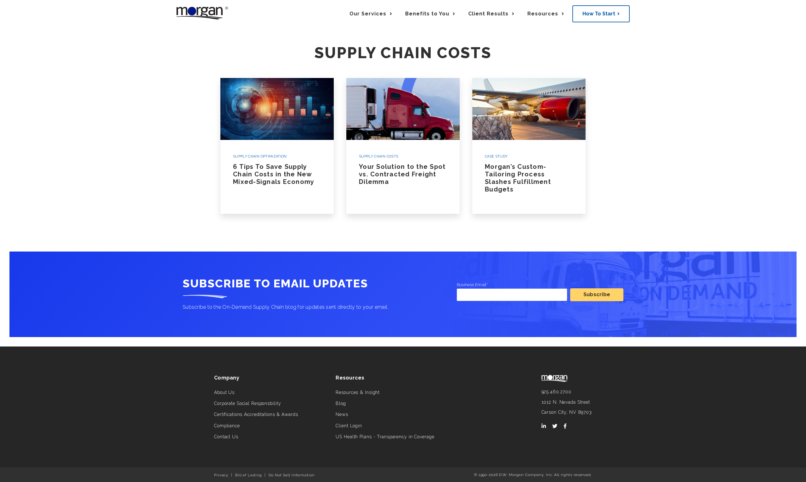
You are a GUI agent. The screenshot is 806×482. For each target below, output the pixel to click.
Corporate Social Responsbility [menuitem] (247, 403)
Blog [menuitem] (341, 403)
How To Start (598, 14)
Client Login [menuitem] (349, 425)
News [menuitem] (342, 414)
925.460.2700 (557, 391)
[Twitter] (554, 426)
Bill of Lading (248, 475)
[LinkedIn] (543, 426)
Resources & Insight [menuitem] (358, 392)
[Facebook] (565, 426)
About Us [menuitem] (224, 392)
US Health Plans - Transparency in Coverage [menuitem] (385, 436)
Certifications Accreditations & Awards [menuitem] (256, 414)
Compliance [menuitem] (227, 425)
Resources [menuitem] (350, 378)
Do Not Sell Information (292, 475)
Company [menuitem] (226, 378)
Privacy (221, 475)
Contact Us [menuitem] (226, 436)
